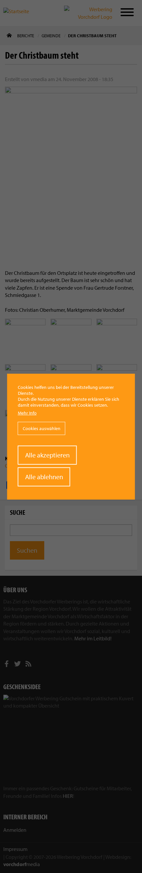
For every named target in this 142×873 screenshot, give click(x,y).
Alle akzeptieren (47, 455)
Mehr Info (27, 413)
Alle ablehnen (44, 477)
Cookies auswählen (41, 428)
